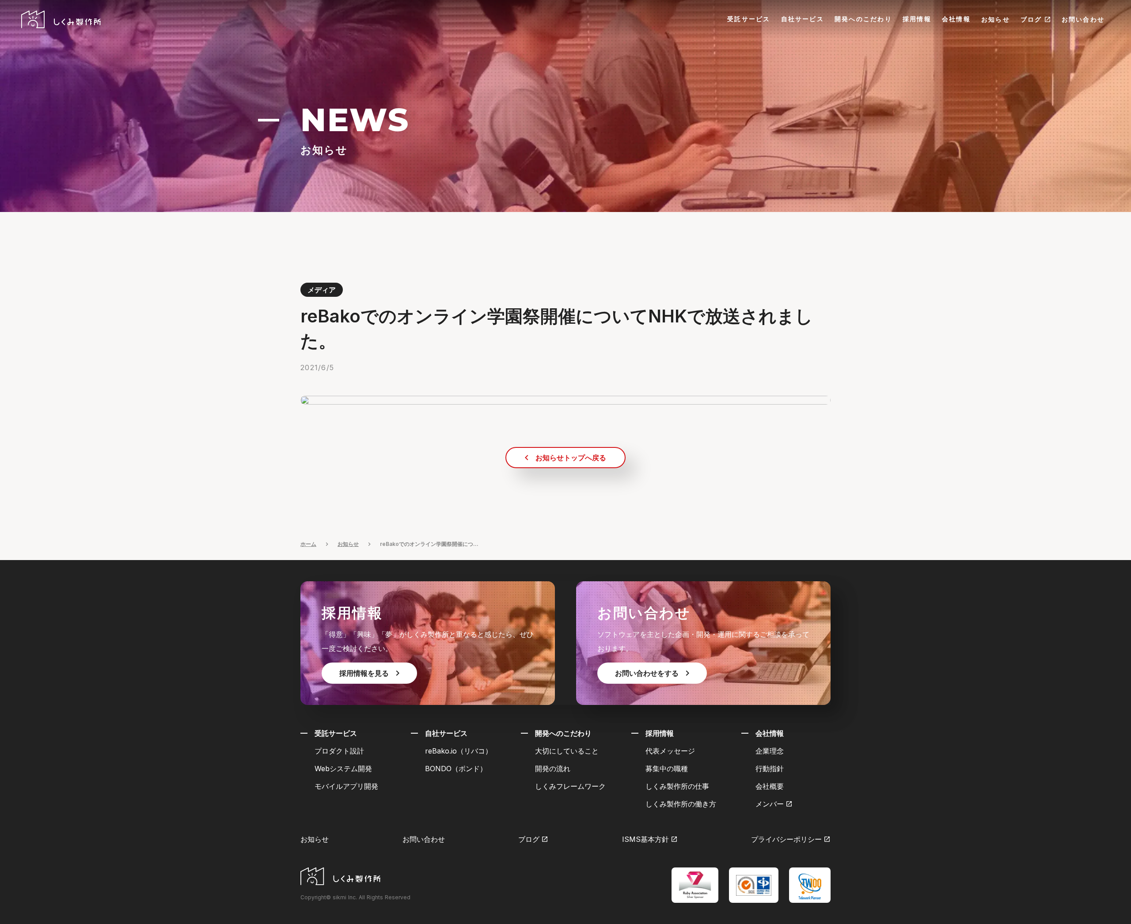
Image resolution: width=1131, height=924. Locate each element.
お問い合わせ (1083, 19)
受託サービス (748, 19)
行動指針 (769, 768)
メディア (321, 289)
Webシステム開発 (343, 768)
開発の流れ (552, 768)
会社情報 (956, 19)
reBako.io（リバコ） (458, 750)
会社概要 (769, 786)
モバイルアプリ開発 (346, 786)
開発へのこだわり (863, 19)
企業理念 (769, 750)
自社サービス (802, 19)
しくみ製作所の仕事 (677, 786)
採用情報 (917, 19)
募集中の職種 (666, 768)
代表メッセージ (670, 750)
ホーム (308, 544)
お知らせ (995, 19)
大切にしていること (567, 750)
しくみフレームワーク (570, 786)
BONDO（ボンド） (456, 768)
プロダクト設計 (339, 750)
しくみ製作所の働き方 (680, 803)
